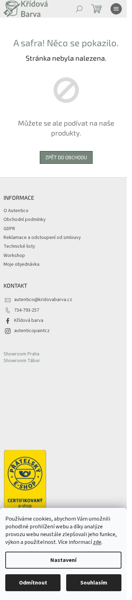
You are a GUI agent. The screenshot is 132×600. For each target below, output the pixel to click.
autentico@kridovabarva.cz (43, 299)
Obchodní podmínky (25, 219)
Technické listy (19, 246)
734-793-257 (26, 310)
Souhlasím (93, 583)
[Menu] (116, 9)
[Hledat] (79, 9)
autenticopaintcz (32, 330)
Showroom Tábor (22, 361)
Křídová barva (28, 320)
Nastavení (63, 560)
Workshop (14, 255)
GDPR (9, 228)
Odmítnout (33, 583)
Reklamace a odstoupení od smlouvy (42, 237)
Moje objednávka (21, 264)
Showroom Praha (21, 354)
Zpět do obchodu (66, 157)
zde (97, 542)
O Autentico (16, 210)
